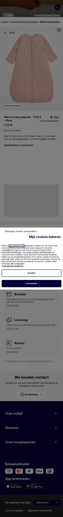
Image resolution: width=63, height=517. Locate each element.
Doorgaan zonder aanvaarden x (21, 231)
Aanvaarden (31, 283)
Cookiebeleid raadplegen (13, 266)
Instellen (31, 273)
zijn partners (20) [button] (16, 246)
